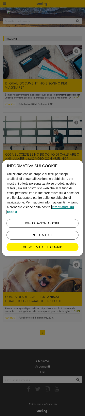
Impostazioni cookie (42, 223)
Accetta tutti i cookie (42, 247)
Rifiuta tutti (43, 235)
